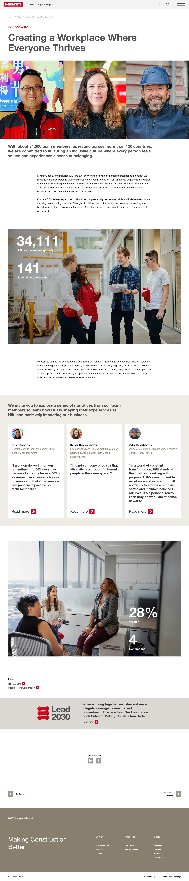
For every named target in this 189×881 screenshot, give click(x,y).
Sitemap (99, 849)
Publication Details (104, 846)
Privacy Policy (149, 876)
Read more (88, 721)
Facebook (158, 846)
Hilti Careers (14, 683)
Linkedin (157, 849)
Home (10, 17)
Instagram (158, 857)
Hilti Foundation (131, 849)
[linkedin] (90, 760)
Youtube (157, 853)
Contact (99, 853)
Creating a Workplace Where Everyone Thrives (40, 17)
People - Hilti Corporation (21, 687)
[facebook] (98, 760)
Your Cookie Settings (172, 876)
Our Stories (18, 17)
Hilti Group (129, 846)
